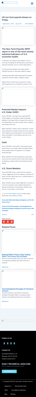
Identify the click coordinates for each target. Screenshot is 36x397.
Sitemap (13, 394)
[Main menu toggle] (32, 3)
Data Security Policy (20, 386)
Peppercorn (7, 386)
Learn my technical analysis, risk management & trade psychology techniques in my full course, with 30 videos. (18, 208)
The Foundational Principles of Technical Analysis (17, 290)
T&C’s (6, 390)
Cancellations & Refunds (18, 390)
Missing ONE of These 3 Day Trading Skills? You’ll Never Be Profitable (16, 255)
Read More (5, 267)
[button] (4, 222)
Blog (5, 394)
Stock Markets (29, 23)
